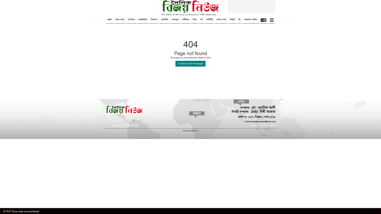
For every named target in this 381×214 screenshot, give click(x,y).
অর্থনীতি (209, 19)
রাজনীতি (164, 19)
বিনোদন (154, 19)
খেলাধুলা (175, 19)
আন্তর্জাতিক (142, 19)
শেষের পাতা (221, 19)
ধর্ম (201, 19)
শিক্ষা (195, 19)
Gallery (254, 125)
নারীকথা (185, 19)
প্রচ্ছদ (109, 19)
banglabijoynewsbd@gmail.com (262, 121)
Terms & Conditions (267, 125)
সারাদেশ (131, 19)
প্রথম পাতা (119, 19)
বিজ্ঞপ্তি (232, 19)
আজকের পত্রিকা (250, 19)
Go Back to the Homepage (190, 63)
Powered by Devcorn (190, 131)
